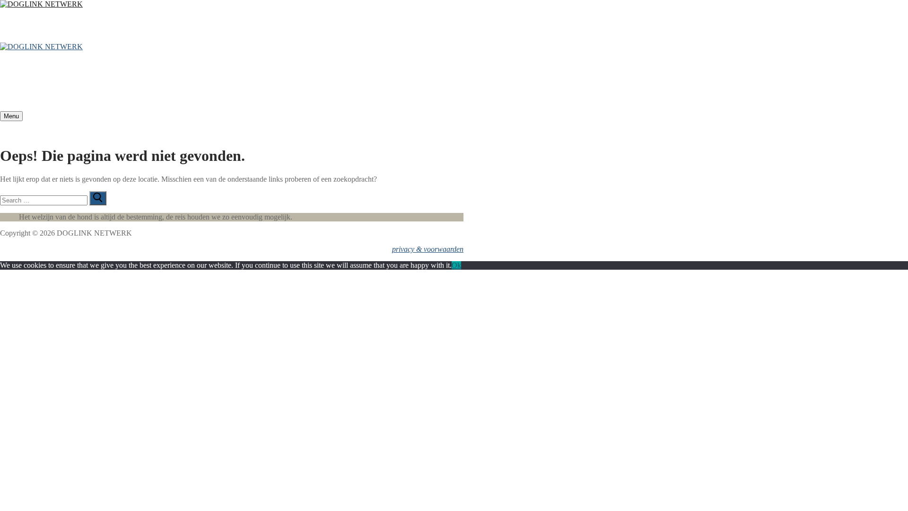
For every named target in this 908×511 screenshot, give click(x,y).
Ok (456, 265)
